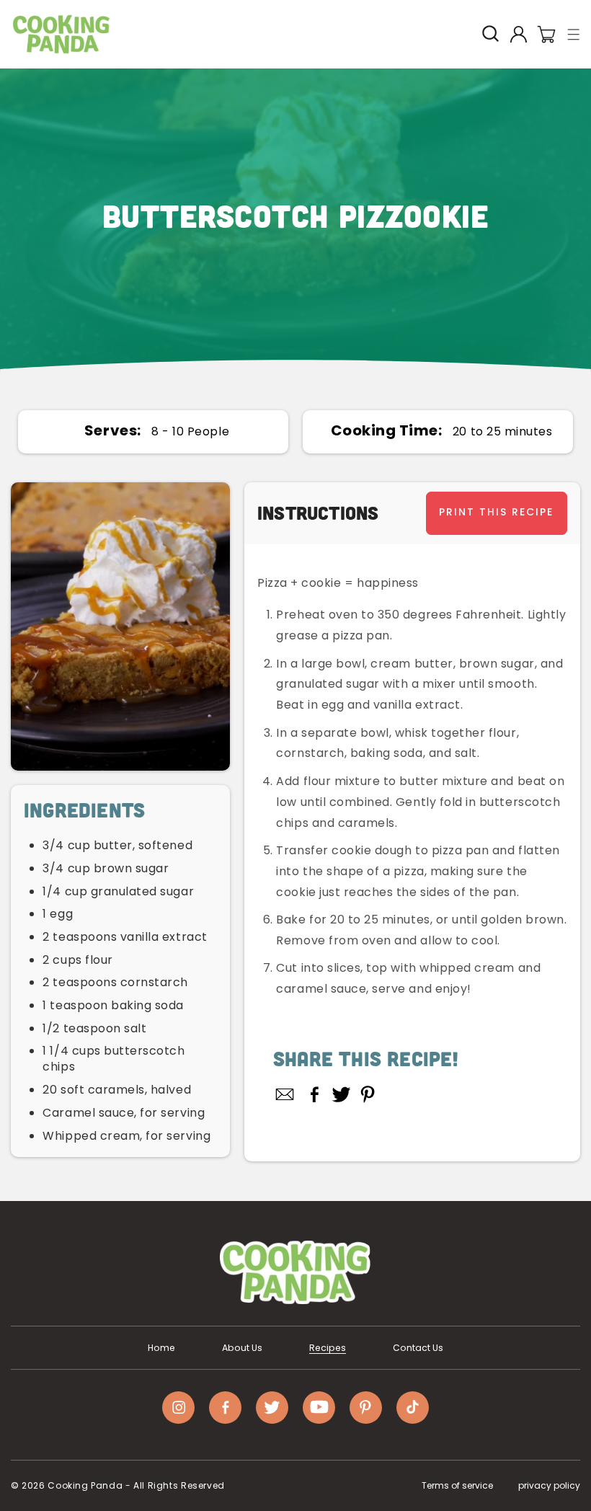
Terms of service (457, 1485)
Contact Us (418, 1348)
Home (161, 1348)
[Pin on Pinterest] (368, 1094)
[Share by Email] (285, 1094)
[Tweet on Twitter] (341, 1094)
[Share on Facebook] (314, 1094)
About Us (242, 1348)
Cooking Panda (85, 1485)
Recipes (327, 1348)
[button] (574, 34)
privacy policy (549, 1485)
